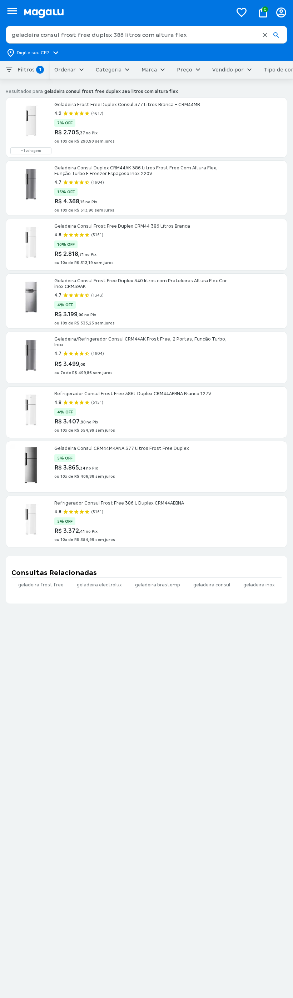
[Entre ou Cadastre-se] (281, 12)
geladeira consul (211, 584)
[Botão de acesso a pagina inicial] (125, 12)
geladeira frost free (41, 584)
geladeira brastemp (157, 584)
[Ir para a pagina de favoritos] (241, 12)
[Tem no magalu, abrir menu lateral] (12, 11)
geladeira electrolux (99, 584)
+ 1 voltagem (31, 151)
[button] (265, 35)
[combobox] (146, 35)
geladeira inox (259, 584)
